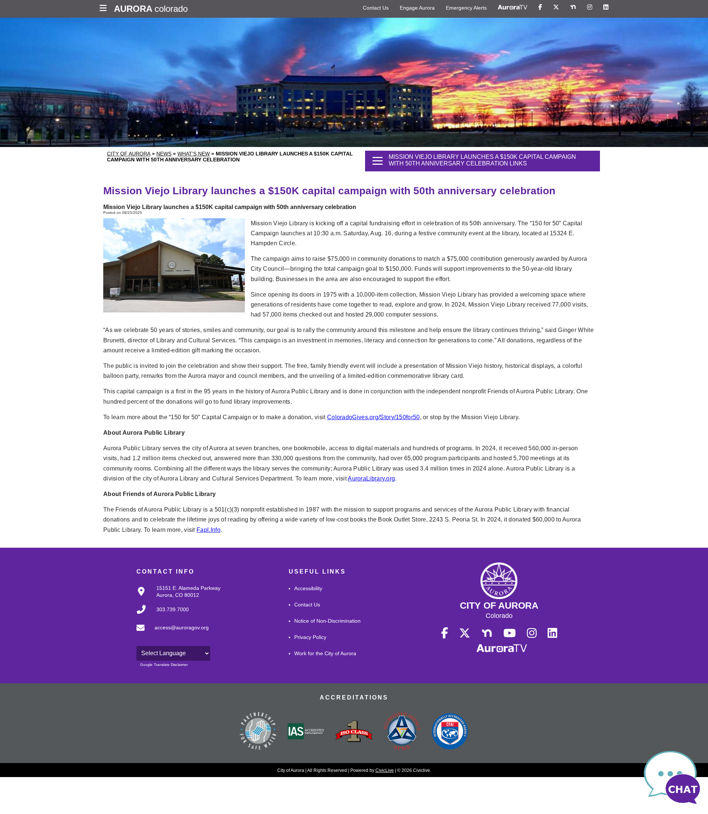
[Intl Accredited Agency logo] (449, 732)
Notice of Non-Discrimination (327, 621)
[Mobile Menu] (105, 9)
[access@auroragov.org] (170, 634)
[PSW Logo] (258, 732)
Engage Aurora (417, 8)
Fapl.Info (209, 530)
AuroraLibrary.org (371, 478)
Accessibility (308, 588)
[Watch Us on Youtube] (509, 633)
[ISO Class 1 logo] (354, 732)
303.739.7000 (172, 609)
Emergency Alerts (466, 8)
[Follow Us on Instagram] (589, 7)
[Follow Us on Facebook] (540, 7)
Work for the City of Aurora (325, 653)
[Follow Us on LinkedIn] (605, 7)
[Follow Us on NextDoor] (573, 7)
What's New (193, 154)
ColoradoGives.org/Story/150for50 (373, 417)
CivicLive (384, 770)
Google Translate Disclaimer (164, 665)
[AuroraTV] (512, 7)
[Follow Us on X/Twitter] (556, 7)
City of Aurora (128, 154)
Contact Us (376, 8)
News (163, 154)
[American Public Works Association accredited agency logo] (402, 732)
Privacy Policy (310, 637)
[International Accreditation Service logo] (306, 732)
